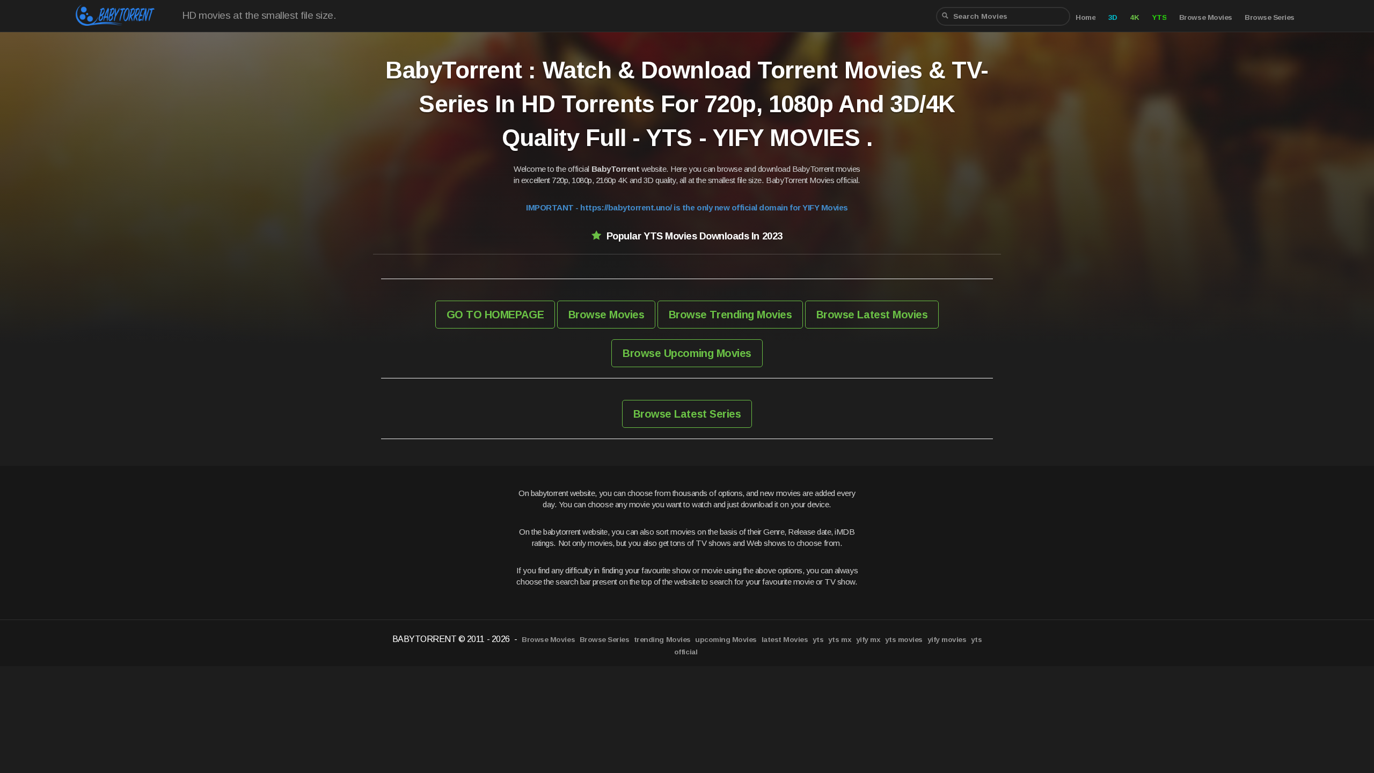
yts (818, 640)
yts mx (839, 640)
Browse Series (1270, 17)
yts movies (904, 640)
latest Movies (785, 640)
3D (1112, 17)
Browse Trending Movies (730, 314)
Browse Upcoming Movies (687, 353)
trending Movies (662, 640)
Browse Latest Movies (871, 314)
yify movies (947, 640)
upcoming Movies (726, 640)
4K (1134, 17)
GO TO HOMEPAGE (495, 314)
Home (1085, 17)
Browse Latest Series (687, 414)
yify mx (868, 640)
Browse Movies (1205, 17)
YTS (1159, 17)
